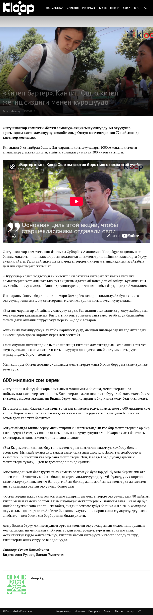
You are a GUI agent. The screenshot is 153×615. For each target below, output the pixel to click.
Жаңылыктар (54, 7)
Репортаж (88, 7)
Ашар (126, 7)
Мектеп (114, 7)
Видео (102, 7)
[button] (145, 8)
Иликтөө (73, 7)
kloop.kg (16, 110)
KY (134, 7)
